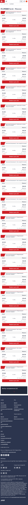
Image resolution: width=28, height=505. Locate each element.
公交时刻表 (16, 406)
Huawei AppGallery (4, 468)
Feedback (2, 440)
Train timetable (3, 404)
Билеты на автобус (17, 404)
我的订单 (2, 402)
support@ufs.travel (12, 452)
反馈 (24, 1)
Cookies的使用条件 (4, 444)
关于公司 (2, 434)
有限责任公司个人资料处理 (5, 442)
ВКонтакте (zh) (6, 455)
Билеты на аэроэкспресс (19, 418)
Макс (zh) (4, 455)
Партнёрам (3, 436)
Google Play (1, 468)
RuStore (6, 468)
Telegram (1, 455)
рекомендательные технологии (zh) (19, 497)
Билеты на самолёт (4, 418)
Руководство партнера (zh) (6, 438)
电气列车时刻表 (3, 406)
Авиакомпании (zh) (4, 424)
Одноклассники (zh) (8, 455)
